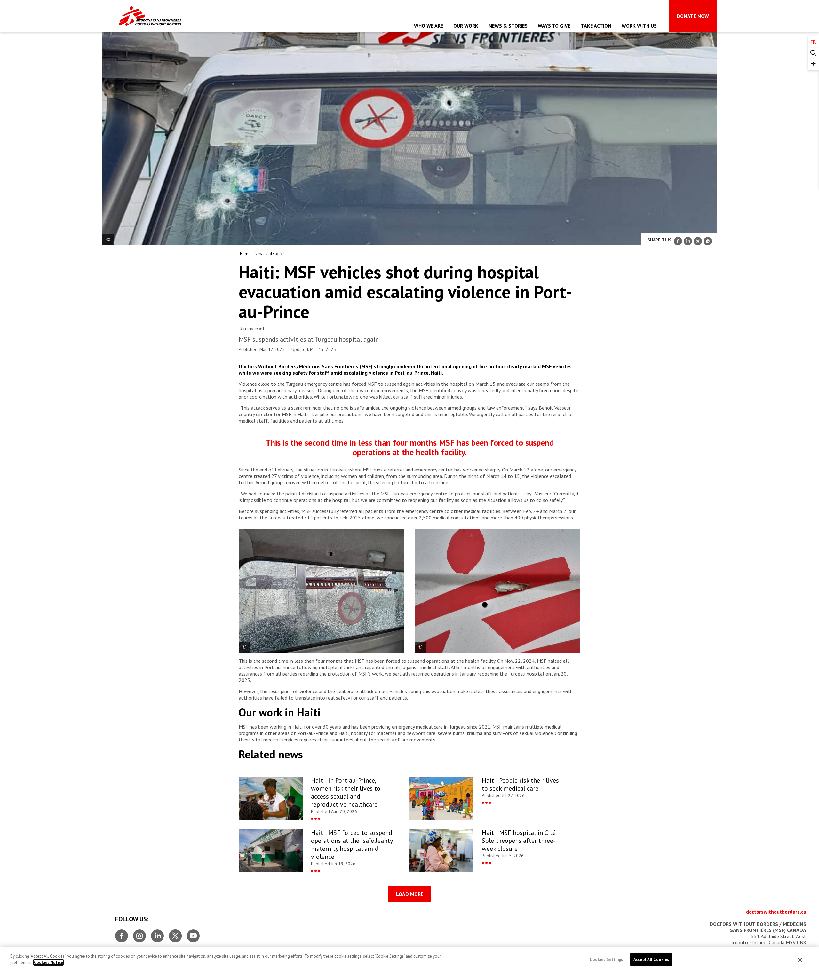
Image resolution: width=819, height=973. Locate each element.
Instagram (139, 933)
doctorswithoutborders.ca (776, 911)
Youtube (193, 933)
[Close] (800, 960)
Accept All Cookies (651, 959)
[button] (813, 64)
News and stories (270, 253)
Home (245, 253)
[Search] (813, 53)
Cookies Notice (48, 962)
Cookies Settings (606, 959)
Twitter (175, 933)
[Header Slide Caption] (108, 239)
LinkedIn (157, 933)
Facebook (121, 933)
